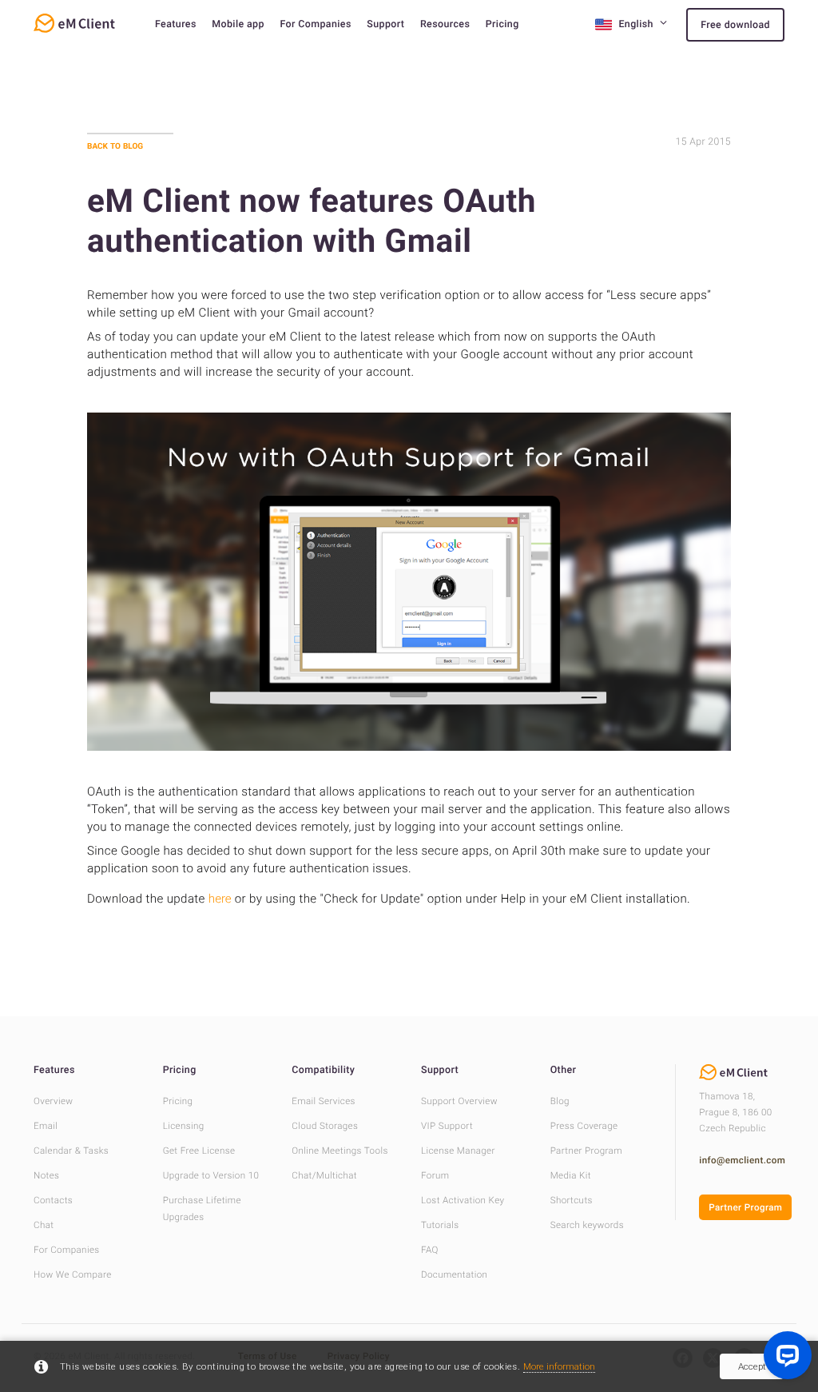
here (220, 898)
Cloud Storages (325, 1125)
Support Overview (459, 1101)
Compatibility (323, 1070)
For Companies (315, 24)
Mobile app (238, 24)
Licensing (183, 1125)
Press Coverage (584, 1125)
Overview (53, 1101)
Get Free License (199, 1150)
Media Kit (570, 1175)
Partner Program (586, 1150)
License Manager (458, 1150)
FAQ (430, 1249)
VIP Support (447, 1125)
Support (385, 24)
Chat (44, 1224)
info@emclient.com (742, 1160)
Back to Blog (115, 145)
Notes (46, 1175)
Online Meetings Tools (339, 1150)
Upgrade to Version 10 (211, 1175)
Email (46, 1125)
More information (559, 1366)
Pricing (502, 24)
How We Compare (73, 1274)
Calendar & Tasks (71, 1150)
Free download (735, 25)
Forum (435, 1175)
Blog (560, 1101)
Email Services (323, 1101)
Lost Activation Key (462, 1200)
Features (176, 24)
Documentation (454, 1274)
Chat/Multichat (324, 1175)
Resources (445, 24)
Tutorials (440, 1224)
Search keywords (587, 1224)
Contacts (53, 1200)
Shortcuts (571, 1200)
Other (563, 1070)
